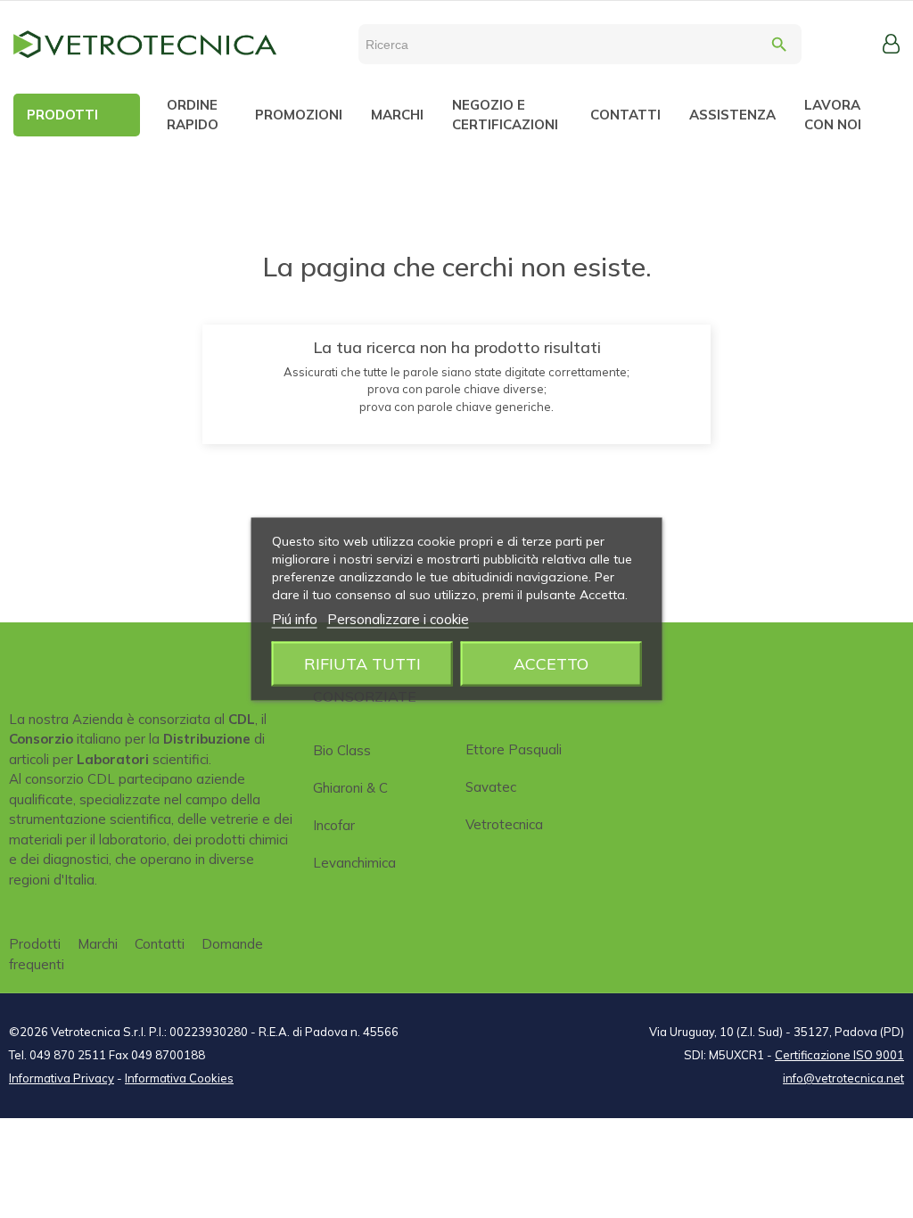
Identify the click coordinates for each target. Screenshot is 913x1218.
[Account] (891, 43)
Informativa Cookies (179, 1078)
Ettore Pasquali (513, 749)
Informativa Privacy (61, 1078)
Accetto (551, 664)
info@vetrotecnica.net (843, 1078)
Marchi (98, 943)
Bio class (342, 750)
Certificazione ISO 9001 (839, 1055)
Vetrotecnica (504, 824)
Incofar (334, 825)
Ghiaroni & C (350, 787)
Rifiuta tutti (362, 664)
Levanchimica (354, 862)
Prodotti (35, 943)
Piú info (294, 619)
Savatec (490, 786)
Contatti (160, 943)
